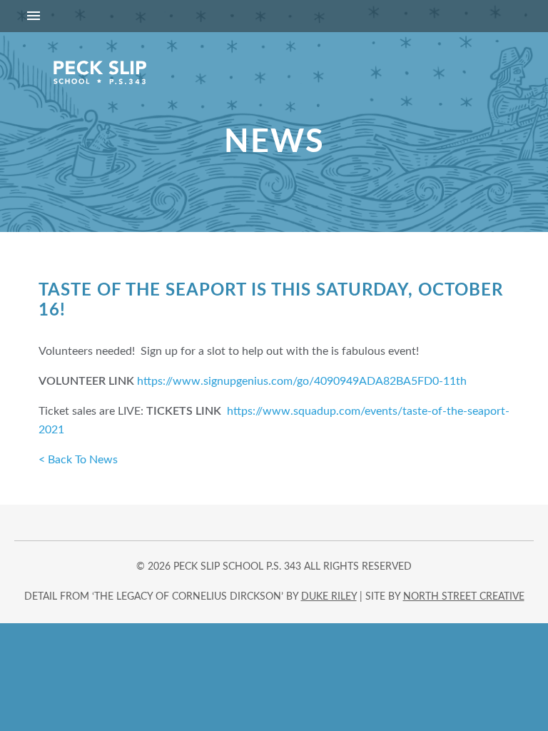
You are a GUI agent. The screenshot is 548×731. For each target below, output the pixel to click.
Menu (274, 16)
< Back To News (78, 459)
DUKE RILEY (329, 597)
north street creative (463, 597)
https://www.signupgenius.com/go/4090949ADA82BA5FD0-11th (302, 381)
